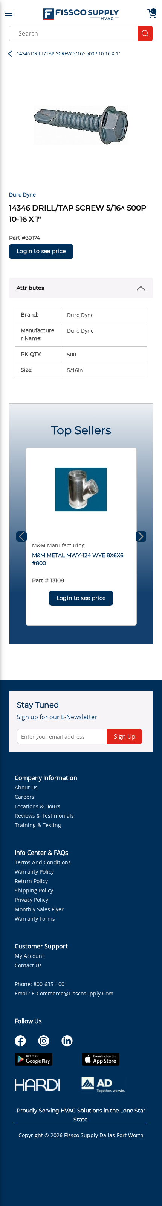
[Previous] (21, 536)
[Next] (141, 536)
